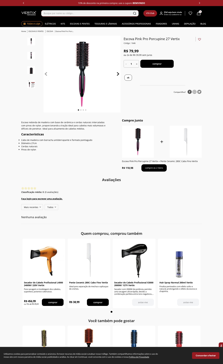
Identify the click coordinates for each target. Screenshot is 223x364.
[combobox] (90, 13)
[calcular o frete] (152, 78)
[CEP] (136, 78)
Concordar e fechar (206, 355)
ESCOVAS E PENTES (36, 31)
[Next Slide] (199, 3)
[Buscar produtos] (135, 13)
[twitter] (199, 92)
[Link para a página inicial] (24, 31)
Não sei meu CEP (167, 77)
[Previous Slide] (23, 3)
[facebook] (190, 92)
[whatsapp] (194, 92)
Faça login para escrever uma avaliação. (42, 198)
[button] (172, 13)
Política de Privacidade (139, 357)
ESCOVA (50, 31)
